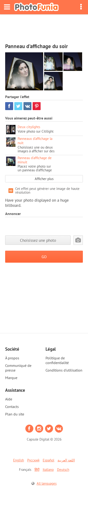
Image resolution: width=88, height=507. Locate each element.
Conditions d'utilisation (64, 370)
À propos (12, 358)
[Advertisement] (44, 27)
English (18, 460)
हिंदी (36, 469)
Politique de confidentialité (57, 360)
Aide (8, 399)
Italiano (48, 469)
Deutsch (63, 469)
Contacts (12, 406)
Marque (11, 377)
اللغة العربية (66, 460)
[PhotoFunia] (36, 7)
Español (48, 460)
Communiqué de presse (18, 368)
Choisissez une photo (38, 240)
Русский (33, 460)
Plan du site (14, 414)
